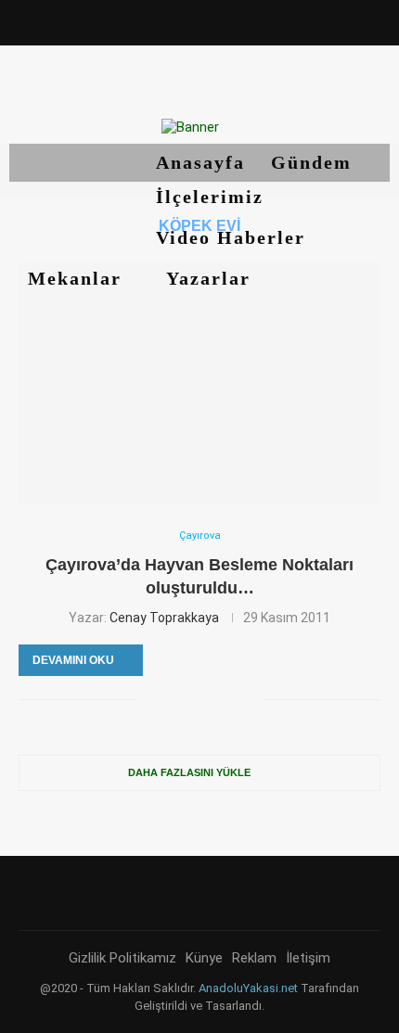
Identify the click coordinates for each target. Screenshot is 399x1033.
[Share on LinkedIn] (209, 699)
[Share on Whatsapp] (229, 699)
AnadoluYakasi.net (248, 988)
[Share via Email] (248, 699)
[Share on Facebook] (151, 699)
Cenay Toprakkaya (164, 617)
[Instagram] (173, 21)
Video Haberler (234, 237)
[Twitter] (147, 21)
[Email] (251, 21)
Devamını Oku (73, 660)
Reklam (254, 958)
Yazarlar (211, 278)
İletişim (308, 958)
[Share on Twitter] (170, 699)
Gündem (311, 162)
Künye (204, 958)
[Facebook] (122, 21)
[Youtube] (225, 21)
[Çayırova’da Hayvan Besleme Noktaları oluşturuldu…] (199, 383)
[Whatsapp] (277, 21)
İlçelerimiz (213, 196)
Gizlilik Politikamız (122, 958)
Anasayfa (200, 162)
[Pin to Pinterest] (190, 699)
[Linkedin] (199, 21)
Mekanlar (78, 278)
